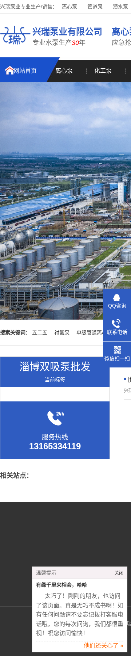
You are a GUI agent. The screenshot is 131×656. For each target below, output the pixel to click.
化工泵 (103, 71)
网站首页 (25, 71)
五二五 (39, 332)
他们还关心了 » (103, 645)
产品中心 (40, 553)
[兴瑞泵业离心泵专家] (15, 46)
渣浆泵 (104, 564)
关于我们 (40, 542)
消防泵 (104, 553)
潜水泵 (120, 6)
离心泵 (69, 6)
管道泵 (95, 6)
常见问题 (40, 564)
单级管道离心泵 (94, 332)
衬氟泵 (62, 332)
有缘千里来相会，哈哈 (61, 585)
